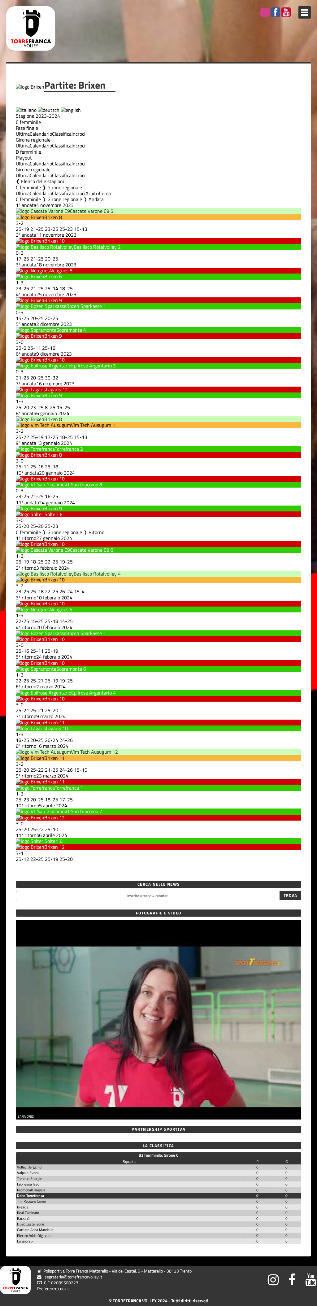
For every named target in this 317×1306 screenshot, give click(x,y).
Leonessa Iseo (28, 1184)
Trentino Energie (29, 1178)
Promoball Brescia (31, 1190)
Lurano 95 (25, 1241)
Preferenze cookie (53, 1289)
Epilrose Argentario (91, 365)
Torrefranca (67, 449)
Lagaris (53, 389)
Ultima (23, 134)
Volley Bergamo (29, 1167)
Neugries (59, 270)
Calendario (41, 134)
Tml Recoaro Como (31, 1201)
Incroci (78, 134)
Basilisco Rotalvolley (95, 247)
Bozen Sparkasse (84, 306)
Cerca (105, 193)
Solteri (52, 514)
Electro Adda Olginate (33, 1235)
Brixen (51, 217)
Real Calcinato (28, 1213)
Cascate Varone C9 (89, 211)
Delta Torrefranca (30, 1196)
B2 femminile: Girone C (158, 1155)
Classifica (62, 134)
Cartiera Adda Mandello (35, 1230)
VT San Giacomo (81, 484)
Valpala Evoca (28, 1173)
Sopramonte (69, 330)
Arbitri (92, 193)
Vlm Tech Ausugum (91, 425)
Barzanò (23, 1218)
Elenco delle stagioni (42, 181)
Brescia (22, 1207)
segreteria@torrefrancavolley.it (73, 1277)
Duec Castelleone (30, 1224)
